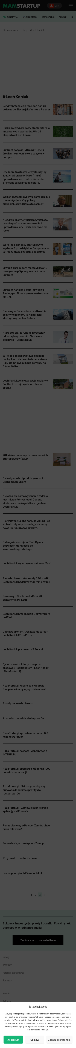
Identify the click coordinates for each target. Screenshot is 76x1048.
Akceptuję (13, 1039)
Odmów (34, 1039)
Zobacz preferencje (59, 1039)
